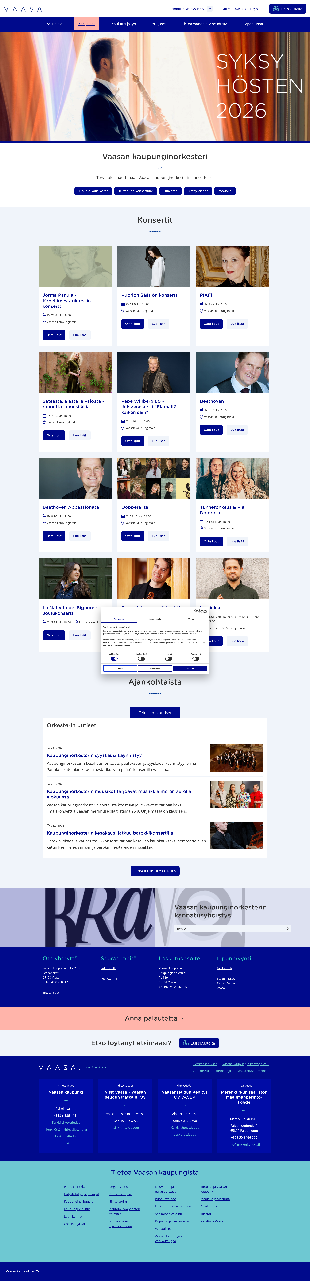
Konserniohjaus (120, 1194)
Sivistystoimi (118, 1201)
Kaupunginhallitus (77, 1209)
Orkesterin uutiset (155, 712)
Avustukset (163, 1229)
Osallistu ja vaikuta (77, 1224)
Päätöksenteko (75, 1187)
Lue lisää (80, 335)
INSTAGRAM (109, 979)
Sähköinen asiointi (168, 1214)
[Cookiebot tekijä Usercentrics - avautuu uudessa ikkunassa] (196, 611)
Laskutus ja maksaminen (173, 1206)
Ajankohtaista (210, 1206)
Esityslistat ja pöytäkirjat (81, 1194)
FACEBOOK (108, 968)
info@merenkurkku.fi (244, 1144)
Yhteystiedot (51, 993)
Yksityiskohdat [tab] (155, 619)
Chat (66, 1143)
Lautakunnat (73, 1216)
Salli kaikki (189, 668)
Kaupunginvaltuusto (78, 1201)
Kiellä (120, 668)
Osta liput (54, 335)
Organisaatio (118, 1187)
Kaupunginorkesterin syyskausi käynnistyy (94, 755)
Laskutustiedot (66, 1136)
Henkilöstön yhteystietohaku (66, 1129)
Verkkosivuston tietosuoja (212, 1071)
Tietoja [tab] (191, 619)
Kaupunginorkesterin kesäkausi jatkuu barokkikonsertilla (110, 832)
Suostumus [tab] (119, 619)
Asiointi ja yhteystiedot (187, 8)
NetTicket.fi (224, 968)
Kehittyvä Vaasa (212, 1221)
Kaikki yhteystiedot (66, 1122)
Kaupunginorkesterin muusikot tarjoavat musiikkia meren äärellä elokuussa (119, 794)
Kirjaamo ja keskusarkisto (174, 1221)
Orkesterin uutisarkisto (155, 871)
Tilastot (206, 1214)
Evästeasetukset (205, 1064)
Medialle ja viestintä (215, 1199)
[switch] (141, 659)
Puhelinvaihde (165, 1199)
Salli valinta (155, 668)
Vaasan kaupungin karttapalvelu (245, 1064)
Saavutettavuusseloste (253, 1071)
